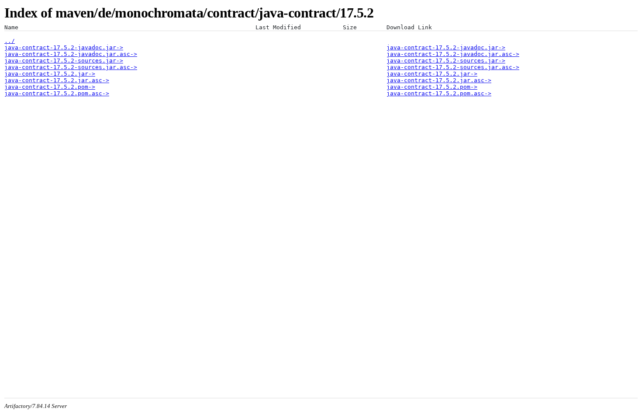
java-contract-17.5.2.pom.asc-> (56, 93)
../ (9, 41)
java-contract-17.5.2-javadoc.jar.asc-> (70, 54)
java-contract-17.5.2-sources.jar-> (63, 60)
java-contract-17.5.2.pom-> (49, 87)
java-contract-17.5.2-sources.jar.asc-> (70, 67)
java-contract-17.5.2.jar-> (49, 73)
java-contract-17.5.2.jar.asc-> (56, 80)
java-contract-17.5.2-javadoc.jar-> (63, 47)
